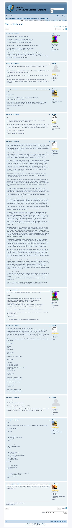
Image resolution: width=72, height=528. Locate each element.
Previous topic (57, 26)
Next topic (64, 26)
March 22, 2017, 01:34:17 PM (12, 141)
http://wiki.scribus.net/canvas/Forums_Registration (56, 20)
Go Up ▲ (64, 521)
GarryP (54, 141)
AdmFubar (55, 483)
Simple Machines (40, 523)
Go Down (58, 29)
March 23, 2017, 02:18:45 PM (12, 397)
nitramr (54, 114)
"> (6, 521)
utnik (53, 89)
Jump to (43, 512)
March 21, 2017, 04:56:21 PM (12, 33)
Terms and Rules (57, 521)
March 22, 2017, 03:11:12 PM (12, 290)
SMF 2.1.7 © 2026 (31, 523)
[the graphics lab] (52, 47)
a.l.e (37, 18)
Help (51, 521)
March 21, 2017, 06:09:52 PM (12, 89)
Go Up (59, 508)
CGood (54, 63)
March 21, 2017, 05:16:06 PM (12, 63)
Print (7, 29)
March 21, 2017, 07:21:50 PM (12, 114)
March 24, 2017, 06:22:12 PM (12, 419)
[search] (51, 11)
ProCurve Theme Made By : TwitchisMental (36, 525)
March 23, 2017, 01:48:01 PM (12, 325)
